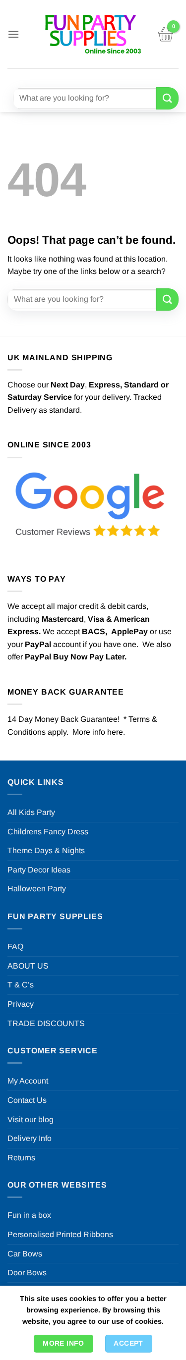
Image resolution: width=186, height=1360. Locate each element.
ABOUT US (28, 966)
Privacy (20, 1004)
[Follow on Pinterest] (117, 76)
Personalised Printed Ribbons (60, 1234)
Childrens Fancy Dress (47, 831)
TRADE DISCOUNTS (46, 1023)
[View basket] (166, 34)
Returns (21, 1157)
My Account (27, 1081)
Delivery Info (29, 1138)
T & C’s (20, 984)
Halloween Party (36, 888)
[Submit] (167, 98)
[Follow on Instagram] (81, 76)
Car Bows (24, 1254)
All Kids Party (31, 812)
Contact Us (27, 1100)
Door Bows (27, 1272)
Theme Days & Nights (46, 850)
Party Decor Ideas (38, 870)
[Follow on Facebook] (63, 76)
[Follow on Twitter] (99, 76)
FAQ (15, 946)
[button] (13, 34)
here (115, 732)
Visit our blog (30, 1119)
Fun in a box (29, 1215)
